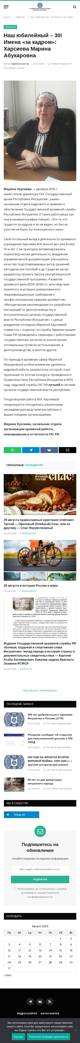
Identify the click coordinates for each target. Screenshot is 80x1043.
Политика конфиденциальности (48, 1036)
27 (40, 962)
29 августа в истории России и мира (31, 585)
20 (40, 956)
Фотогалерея (50, 1013)
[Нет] (75, 1030)
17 (9, 956)
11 (19, 950)
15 (60, 950)
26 (29, 962)
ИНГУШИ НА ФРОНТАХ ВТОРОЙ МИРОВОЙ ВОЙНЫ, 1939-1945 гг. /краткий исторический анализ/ (50, 761)
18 (19, 956)
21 (50, 956)
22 (60, 956)
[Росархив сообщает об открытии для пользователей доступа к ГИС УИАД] (14, 739)
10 (9, 950)
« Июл (7, 975)
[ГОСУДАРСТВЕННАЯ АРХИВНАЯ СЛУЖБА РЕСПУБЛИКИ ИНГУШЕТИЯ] (40, 7)
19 (29, 956)
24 (9, 962)
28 (50, 962)
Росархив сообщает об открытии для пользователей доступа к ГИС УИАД (50, 738)
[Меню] (6, 7)
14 (50, 950)
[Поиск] (74, 7)
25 (19, 962)
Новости (10, 27)
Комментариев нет (61, 64)
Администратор (20, 64)
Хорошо (18, 1036)
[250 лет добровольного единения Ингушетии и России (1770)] (14, 719)
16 (71, 950)
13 (40, 950)
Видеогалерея (27, 1013)
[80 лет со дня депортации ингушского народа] (14, 785)
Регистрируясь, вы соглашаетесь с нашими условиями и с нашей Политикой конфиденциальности (42, 892)
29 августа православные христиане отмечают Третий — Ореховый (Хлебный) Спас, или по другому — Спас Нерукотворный (39, 524)
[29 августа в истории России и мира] (40, 560)
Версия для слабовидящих (40, 690)
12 (29, 950)
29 (60, 962)
